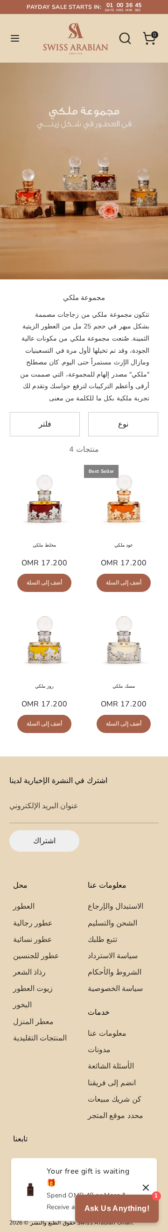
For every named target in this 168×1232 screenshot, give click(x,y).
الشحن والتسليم (112, 923)
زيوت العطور (33, 988)
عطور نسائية (32, 939)
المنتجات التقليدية (40, 1038)
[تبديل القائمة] (15, 38)
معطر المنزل (33, 1022)
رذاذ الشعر (29, 972)
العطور (24, 906)
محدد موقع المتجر (115, 1116)
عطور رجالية (33, 923)
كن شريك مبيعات (114, 1099)
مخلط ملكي (44, 545)
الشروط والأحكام (114, 972)
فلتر (45, 424)
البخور (22, 1005)
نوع (123, 424)
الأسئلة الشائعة (111, 1066)
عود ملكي (123, 545)
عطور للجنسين (36, 956)
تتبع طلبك (102, 939)
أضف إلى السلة (45, 582)
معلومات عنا (107, 1033)
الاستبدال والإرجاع (115, 906)
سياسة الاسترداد (113, 956)
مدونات (99, 1050)
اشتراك (44, 841)
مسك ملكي (123, 686)
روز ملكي (44, 686)
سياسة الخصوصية (115, 988)
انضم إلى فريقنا (112, 1083)
